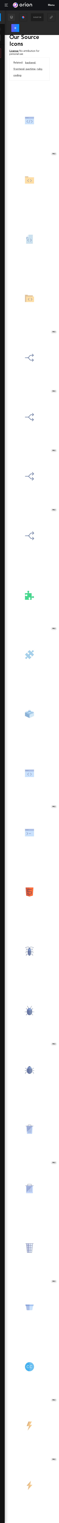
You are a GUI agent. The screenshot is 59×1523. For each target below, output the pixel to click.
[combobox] (37, 17)
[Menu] (6, 5)
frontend (18, 69)
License (14, 51)
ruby (39, 69)
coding (17, 75)
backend (30, 63)
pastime (31, 69)
